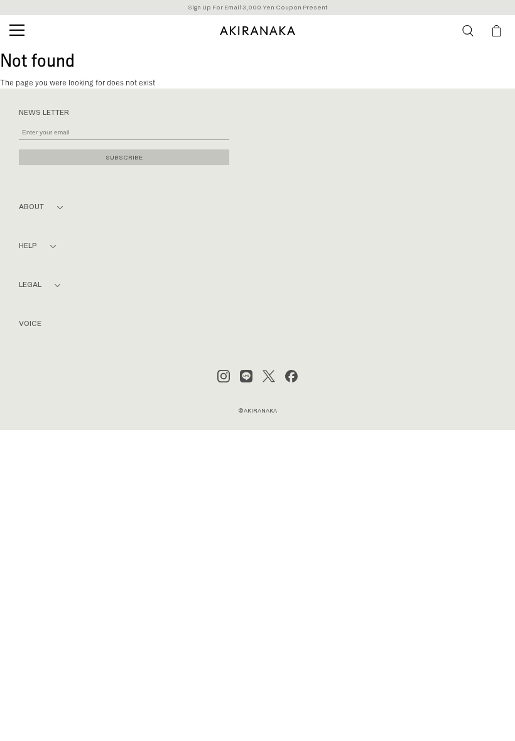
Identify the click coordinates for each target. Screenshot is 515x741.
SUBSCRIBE (124, 157)
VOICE (30, 324)
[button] (467, 30)
